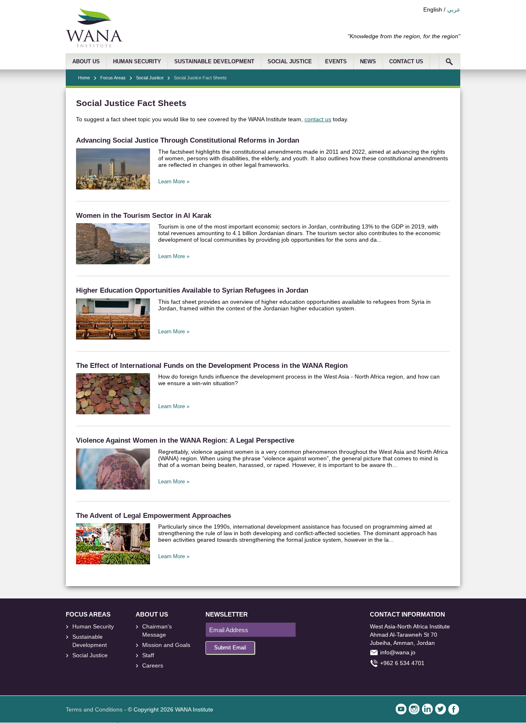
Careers (152, 665)
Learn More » (173, 182)
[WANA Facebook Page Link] (453, 709)
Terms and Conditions (94, 709)
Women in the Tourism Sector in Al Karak (143, 215)
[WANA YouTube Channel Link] (401, 709)
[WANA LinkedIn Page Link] (427, 709)
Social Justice (150, 77)
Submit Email (230, 647)
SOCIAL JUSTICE (290, 62)
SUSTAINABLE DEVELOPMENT (214, 62)
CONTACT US (406, 62)
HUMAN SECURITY (137, 62)
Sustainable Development (89, 640)
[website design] (100, 674)
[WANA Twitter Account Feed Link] (440, 709)
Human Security (93, 626)
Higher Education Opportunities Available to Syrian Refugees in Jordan (192, 290)
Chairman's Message (157, 630)
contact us (318, 119)
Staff (148, 655)
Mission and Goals (166, 645)
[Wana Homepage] (94, 45)
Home (84, 77)
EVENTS (336, 62)
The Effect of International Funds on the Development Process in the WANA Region (212, 366)
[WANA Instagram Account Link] (414, 709)
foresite (82, 674)
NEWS (368, 62)
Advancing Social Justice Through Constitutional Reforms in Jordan (187, 140)
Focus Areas (113, 77)
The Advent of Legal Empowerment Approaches (153, 516)
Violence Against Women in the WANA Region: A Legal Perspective (185, 440)
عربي (453, 9)
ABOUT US (86, 62)
